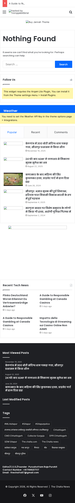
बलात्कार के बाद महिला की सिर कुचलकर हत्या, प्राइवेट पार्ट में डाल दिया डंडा (47, 178)
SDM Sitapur (11, 441)
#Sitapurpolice (42, 424)
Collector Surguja (36, 435)
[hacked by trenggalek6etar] (23, 12)
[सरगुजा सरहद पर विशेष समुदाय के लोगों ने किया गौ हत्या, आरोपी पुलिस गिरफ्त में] (13, 212)
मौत (45, 447)
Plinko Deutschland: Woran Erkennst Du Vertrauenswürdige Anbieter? (15, 301)
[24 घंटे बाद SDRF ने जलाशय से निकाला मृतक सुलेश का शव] (13, 163)
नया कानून (25, 447)
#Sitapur (26, 424)
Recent (35, 132)
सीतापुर (7, 453)
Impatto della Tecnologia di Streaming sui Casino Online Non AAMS (55, 323)
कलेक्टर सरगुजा (10, 447)
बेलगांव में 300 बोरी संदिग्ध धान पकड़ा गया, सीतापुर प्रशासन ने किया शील (46, 145)
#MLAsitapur (11, 424)
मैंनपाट (36, 447)
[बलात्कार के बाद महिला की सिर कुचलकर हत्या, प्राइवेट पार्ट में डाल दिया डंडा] (13, 179)
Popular (12, 132)
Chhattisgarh (59, 429)
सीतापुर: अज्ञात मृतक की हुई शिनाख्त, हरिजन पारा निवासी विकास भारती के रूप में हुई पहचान (48, 195)
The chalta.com (29, 441)
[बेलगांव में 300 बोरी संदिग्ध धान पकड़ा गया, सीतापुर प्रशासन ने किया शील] (13, 148)
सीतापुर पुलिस (20, 453)
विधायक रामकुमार (58, 447)
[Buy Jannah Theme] (37, 21)
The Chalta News (60, 486)
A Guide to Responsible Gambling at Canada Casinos (54, 299)
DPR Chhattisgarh (58, 435)
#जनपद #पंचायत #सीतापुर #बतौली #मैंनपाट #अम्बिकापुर (26, 429)
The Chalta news (50, 441)
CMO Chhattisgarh (14, 435)
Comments (61, 132)
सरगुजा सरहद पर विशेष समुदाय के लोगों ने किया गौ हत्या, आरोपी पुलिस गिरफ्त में (48, 209)
